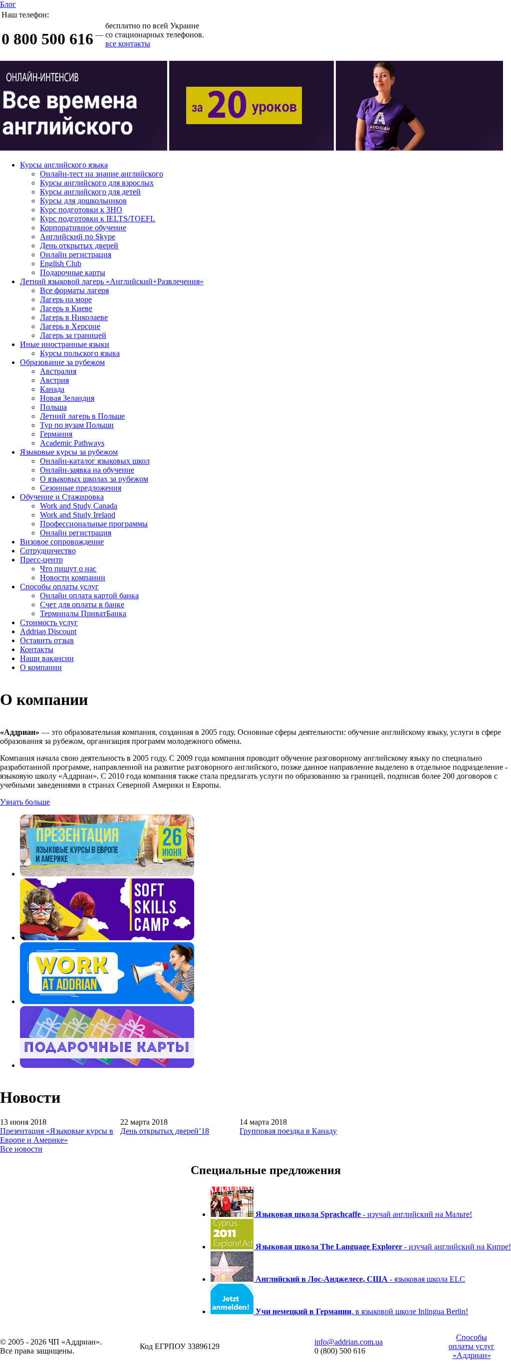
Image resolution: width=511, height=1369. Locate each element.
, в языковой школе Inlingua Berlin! (362, 1311)
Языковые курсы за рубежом (69, 452)
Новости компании (72, 577)
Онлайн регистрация (75, 254)
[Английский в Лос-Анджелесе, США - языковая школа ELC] (233, 1279)
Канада (52, 389)
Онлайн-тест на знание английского (101, 174)
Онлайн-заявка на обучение (87, 470)
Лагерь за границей (73, 335)
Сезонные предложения (80, 488)
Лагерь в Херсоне (70, 326)
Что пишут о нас (68, 568)
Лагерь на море (66, 299)
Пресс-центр (41, 559)
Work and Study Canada (78, 506)
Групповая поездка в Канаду (288, 1131)
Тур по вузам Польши (77, 425)
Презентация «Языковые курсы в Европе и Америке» (56, 1135)
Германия (56, 434)
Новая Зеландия (67, 398)
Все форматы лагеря (74, 290)
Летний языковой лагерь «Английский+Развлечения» (112, 281)
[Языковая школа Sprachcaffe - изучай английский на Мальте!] (233, 1214)
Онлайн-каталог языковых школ (95, 461)
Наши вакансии (47, 658)
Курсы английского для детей (90, 191)
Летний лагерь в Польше (82, 416)
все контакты (127, 43)
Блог (8, 4)
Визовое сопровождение (62, 541)
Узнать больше (25, 802)
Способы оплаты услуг (59, 586)
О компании (41, 667)
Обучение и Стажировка (62, 497)
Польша (53, 407)
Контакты (36, 649)
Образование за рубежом (62, 362)
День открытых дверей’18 (164, 1131)
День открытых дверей (79, 245)
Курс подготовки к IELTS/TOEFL (97, 218)
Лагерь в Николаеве (74, 317)
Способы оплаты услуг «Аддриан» (472, 1346)
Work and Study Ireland (77, 515)
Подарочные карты (72, 272)
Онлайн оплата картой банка (89, 595)
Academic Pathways (72, 443)
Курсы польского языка (80, 353)
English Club (60, 263)
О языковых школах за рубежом (94, 479)
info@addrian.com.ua (348, 1342)
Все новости (21, 1149)
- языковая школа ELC (360, 1279)
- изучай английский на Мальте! (364, 1214)
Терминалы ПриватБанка (83, 613)
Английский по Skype (77, 236)
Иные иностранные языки (64, 344)
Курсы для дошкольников (83, 200)
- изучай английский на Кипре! (383, 1246)
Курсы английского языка (64, 165)
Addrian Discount (48, 631)
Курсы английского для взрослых (97, 182)
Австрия (54, 380)
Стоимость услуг (49, 622)
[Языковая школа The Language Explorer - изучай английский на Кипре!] (233, 1246)
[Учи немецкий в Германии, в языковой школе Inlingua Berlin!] (233, 1311)
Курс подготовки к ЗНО (81, 209)
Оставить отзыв (47, 640)
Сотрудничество (48, 550)
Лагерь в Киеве (66, 308)
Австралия (58, 371)
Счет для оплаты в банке (82, 604)
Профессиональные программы (94, 523)
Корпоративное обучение (83, 227)
